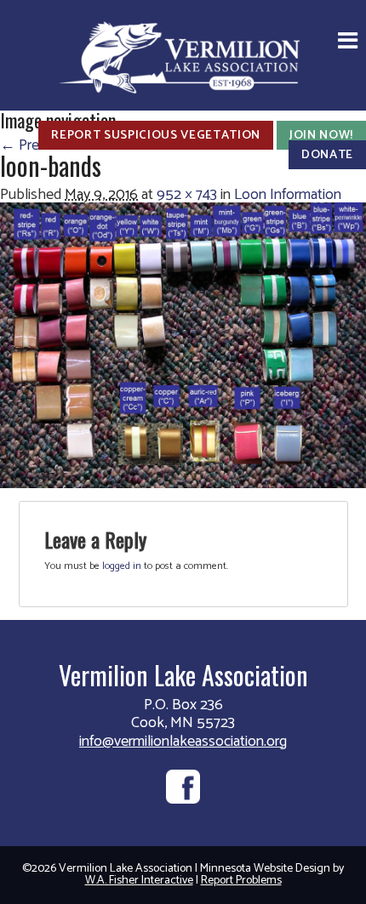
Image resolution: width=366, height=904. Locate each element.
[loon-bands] (183, 344)
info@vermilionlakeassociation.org (183, 741)
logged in (121, 566)
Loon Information (287, 195)
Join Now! (321, 135)
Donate (327, 155)
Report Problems (241, 880)
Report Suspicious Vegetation (155, 135)
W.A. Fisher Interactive (139, 880)
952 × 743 (187, 195)
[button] (347, 42)
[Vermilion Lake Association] (183, 55)
